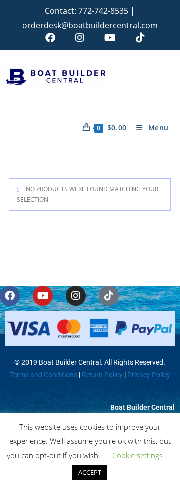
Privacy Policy (149, 375)
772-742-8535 (103, 11)
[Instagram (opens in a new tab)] (80, 38)
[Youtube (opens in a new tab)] (110, 38)
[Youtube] (43, 296)
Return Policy (101, 375)
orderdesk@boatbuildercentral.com (90, 25)
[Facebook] (10, 296)
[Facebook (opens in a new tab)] (51, 38)
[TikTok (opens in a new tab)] (135, 38)
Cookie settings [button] (137, 455)
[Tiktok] (109, 296)
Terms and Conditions (44, 375)
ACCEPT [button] (90, 472)
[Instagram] (76, 296)
